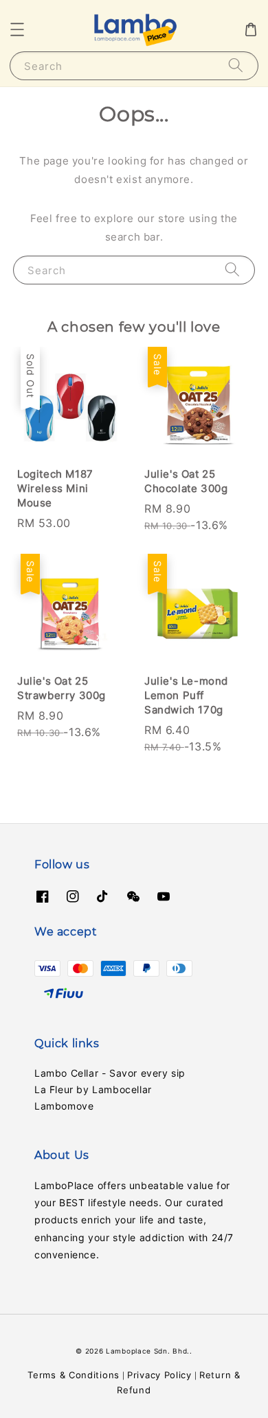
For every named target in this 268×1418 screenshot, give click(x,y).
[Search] (236, 65)
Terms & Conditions (73, 1374)
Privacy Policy (159, 1374)
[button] (17, 29)
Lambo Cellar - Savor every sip (110, 1073)
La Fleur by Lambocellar (93, 1089)
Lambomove (63, 1106)
